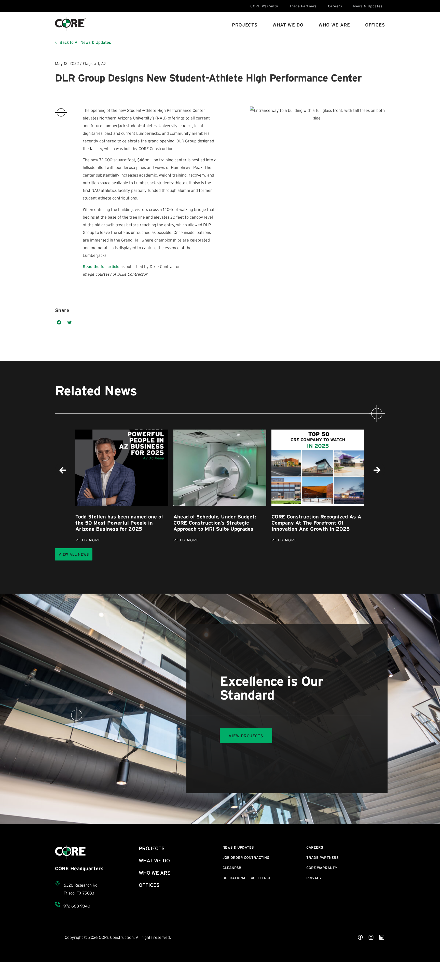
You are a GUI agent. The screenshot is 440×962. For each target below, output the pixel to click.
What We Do (288, 25)
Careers (335, 6)
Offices (375, 25)
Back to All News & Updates (85, 42)
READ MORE (88, 540)
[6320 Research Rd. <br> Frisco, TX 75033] (57, 883)
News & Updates (367, 6)
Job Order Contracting (246, 858)
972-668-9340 (76, 906)
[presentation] (63, 470)
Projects (244, 25)
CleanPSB (232, 868)
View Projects (246, 735)
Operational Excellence (247, 878)
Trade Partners (303, 6)
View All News (74, 554)
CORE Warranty (264, 6)
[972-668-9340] (57, 904)
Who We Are (334, 25)
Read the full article (101, 266)
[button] (59, 322)
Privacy (314, 878)
